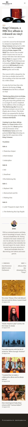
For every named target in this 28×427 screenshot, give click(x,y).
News (3, 25)
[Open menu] (24, 3)
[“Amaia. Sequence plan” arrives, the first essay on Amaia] (14, 313)
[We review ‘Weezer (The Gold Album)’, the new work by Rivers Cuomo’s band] (14, 288)
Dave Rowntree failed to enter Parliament (7, 267)
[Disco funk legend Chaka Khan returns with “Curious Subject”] (14, 393)
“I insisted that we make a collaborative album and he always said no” (13, 377)
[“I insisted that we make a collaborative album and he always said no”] (14, 365)
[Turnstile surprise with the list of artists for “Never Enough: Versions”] (14, 339)
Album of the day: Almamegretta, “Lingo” (21, 268)
